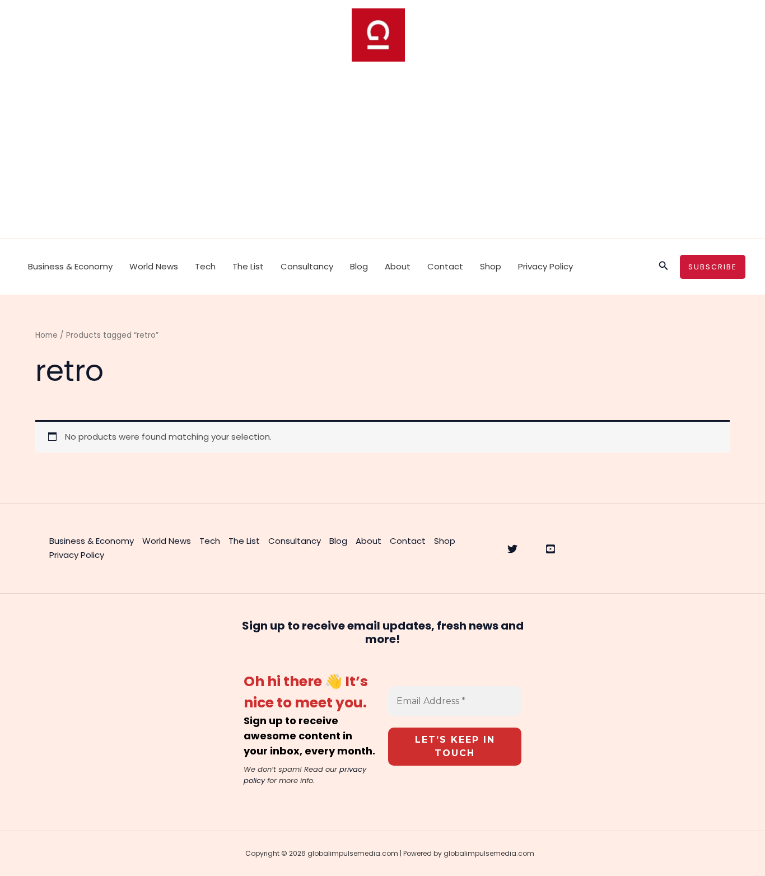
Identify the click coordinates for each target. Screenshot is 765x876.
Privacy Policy (545, 266)
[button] (664, 266)
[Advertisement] (382, 154)
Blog (359, 266)
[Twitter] (512, 549)
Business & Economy (70, 266)
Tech (205, 266)
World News (153, 266)
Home (46, 335)
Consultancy (307, 266)
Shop (490, 266)
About (398, 266)
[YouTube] (550, 549)
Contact (445, 266)
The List (248, 266)
